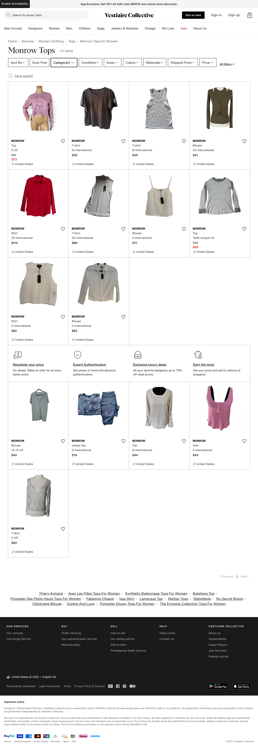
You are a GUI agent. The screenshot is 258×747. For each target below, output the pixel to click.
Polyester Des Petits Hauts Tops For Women (45, 598)
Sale (184, 28)
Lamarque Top (151, 598)
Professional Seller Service (128, 651)
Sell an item (193, 15)
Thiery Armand (51, 593)
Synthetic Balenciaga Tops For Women (156, 593)
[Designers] (45, 28)
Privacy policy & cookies (89, 686)
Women (54, 28)
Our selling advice (122, 639)
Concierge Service (18, 639)
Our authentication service (79, 639)
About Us (199, 28)
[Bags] (107, 28)
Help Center (168, 633)
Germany (55, 741)
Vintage (150, 28)
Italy (74, 741)
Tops (72, 41)
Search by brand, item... (28, 15)
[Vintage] (158, 28)
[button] (250, 15)
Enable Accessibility (15, 4)
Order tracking (71, 633)
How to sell (117, 633)
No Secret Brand (229, 598)
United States (41, 741)
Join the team (218, 651)
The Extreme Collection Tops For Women (193, 603)
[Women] (62, 28)
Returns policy (70, 645)
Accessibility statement (20, 686)
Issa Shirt (126, 598)
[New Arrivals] (25, 28)
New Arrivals (13, 28)
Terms (67, 686)
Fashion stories (219, 656)
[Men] (75, 28)
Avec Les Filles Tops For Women (94, 593)
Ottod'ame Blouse (46, 603)
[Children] (94, 28)
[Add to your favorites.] (62, 141)
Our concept (14, 633)
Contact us (167, 639)
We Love (168, 28)
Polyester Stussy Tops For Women (127, 603)
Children (85, 28)
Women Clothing (51, 41)
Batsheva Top (203, 593)
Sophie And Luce (81, 603)
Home (12, 41)
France (7, 741)
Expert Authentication (89, 364)
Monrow (28, 41)
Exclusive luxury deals (149, 364)
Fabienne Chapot (100, 598)
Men (69, 28)
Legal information (49, 686)
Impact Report (218, 645)
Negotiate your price (28, 364)
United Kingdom (22, 741)
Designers (35, 28)
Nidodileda (202, 598)
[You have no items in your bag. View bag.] (250, 15)
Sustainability (218, 639)
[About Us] (209, 28)
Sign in (216, 15)
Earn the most (203, 364)
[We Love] (177, 28)
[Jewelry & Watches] (141, 28)
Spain (66, 741)
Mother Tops (178, 598)
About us (215, 633)
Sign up (234, 15)
